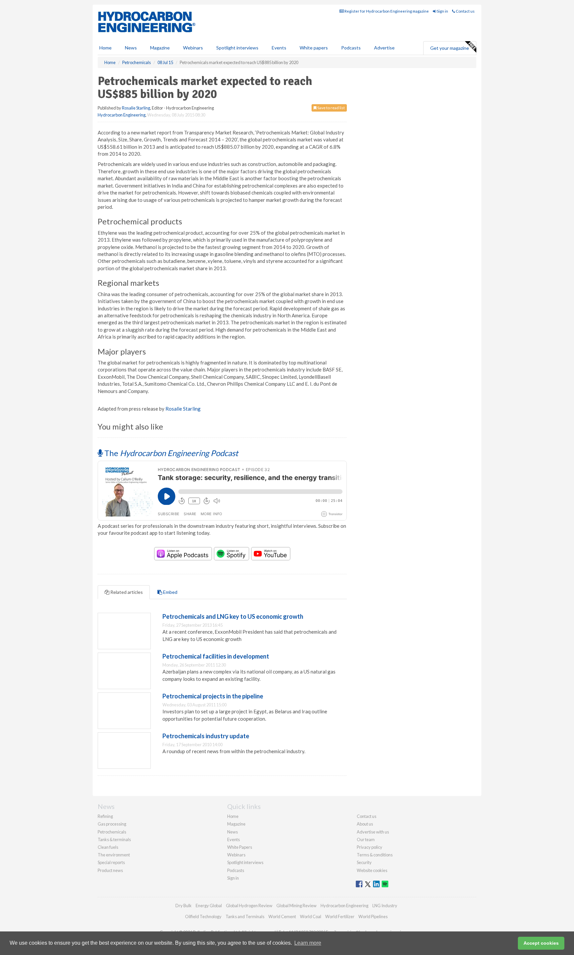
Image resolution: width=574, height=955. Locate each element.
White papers (314, 47)
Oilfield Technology (203, 916)
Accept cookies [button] (541, 943)
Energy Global (209, 905)
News (232, 832)
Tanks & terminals (114, 839)
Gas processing (112, 824)
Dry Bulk (183, 905)
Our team (366, 839)
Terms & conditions (375, 854)
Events (279, 47)
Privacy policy (369, 847)
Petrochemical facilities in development (215, 656)
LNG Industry (384, 905)
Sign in (442, 11)
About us (365, 824)
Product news (110, 870)
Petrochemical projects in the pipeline (212, 696)
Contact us (465, 11)
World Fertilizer (339, 916)
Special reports (111, 862)
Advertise (384, 47)
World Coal (310, 916)
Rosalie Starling (136, 108)
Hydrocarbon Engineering (121, 115)
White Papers (239, 847)
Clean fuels (108, 847)
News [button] (131, 47)
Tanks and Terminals (245, 916)
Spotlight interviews (237, 47)
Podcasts (351, 47)
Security (364, 862)
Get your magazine (449, 48)
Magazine (160, 47)
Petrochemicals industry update (205, 736)
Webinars (193, 47)
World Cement (282, 916)
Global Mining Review (296, 905)
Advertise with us (373, 832)
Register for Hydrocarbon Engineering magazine (386, 11)
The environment (114, 854)
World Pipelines (373, 916)
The (170, 453)
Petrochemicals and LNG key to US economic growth (232, 616)
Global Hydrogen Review (249, 905)
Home (105, 47)
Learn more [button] (307, 943)
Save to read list (331, 107)
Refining (105, 816)
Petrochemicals (112, 832)
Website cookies (372, 870)
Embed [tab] (169, 592)
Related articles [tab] (126, 592)
